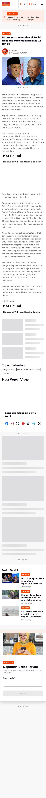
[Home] (6, 4)
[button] (4, 16)
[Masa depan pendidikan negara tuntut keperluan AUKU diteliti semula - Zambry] (10, 578)
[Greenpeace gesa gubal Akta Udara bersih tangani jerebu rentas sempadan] (10, 611)
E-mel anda (8, 678)
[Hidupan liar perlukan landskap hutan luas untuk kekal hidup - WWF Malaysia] (10, 594)
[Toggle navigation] (42, 4)
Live (34, 4)
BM (21, 4)
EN (25, 4)
